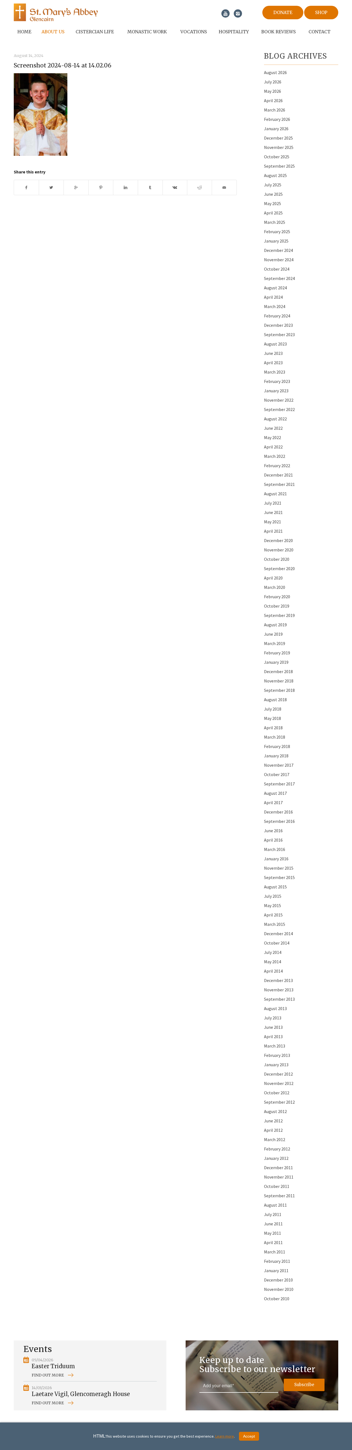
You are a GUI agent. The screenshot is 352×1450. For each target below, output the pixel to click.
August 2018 (275, 699)
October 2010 (276, 1298)
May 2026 (272, 91)
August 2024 (275, 287)
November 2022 (278, 400)
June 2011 (273, 1223)
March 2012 (274, 1139)
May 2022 (272, 437)
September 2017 (279, 784)
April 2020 (273, 578)
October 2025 (276, 156)
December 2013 (278, 980)
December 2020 (278, 540)
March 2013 (274, 1046)
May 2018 (272, 718)
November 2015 (278, 868)
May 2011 (272, 1233)
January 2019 (276, 662)
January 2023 (276, 390)
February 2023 (277, 381)
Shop (321, 12)
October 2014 (276, 943)
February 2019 (277, 652)
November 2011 (278, 1177)
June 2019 (273, 634)
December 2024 (278, 250)
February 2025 (277, 231)
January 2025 (276, 241)
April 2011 (273, 1242)
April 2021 (273, 531)
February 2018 (277, 746)
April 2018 (273, 727)
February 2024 (277, 316)
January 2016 (276, 858)
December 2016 (278, 812)
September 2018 (279, 690)
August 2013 (275, 1008)
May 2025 (272, 203)
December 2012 (278, 1074)
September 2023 (279, 334)
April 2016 (273, 840)
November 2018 (278, 681)
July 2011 (272, 1214)
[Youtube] (225, 13)
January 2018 (276, 755)
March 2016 (274, 849)
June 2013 (273, 1027)
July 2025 (272, 184)
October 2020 (276, 559)
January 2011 (276, 1270)
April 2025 (273, 213)
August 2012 (275, 1111)
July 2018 (272, 709)
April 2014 (273, 971)
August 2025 (275, 175)
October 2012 (276, 1092)
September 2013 (279, 999)
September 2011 (279, 1195)
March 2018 (274, 737)
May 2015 (272, 905)
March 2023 (274, 372)
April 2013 (273, 1036)
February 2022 (277, 465)
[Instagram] (238, 13)
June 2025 (273, 194)
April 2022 (273, 447)
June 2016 (273, 830)
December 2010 (278, 1280)
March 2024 (274, 306)
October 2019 (276, 606)
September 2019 (279, 615)
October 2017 (276, 774)
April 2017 (273, 802)
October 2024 (276, 269)
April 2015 (273, 915)
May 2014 (272, 961)
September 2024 (279, 278)
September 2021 (279, 484)
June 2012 (273, 1120)
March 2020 (274, 587)
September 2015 (279, 877)
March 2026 (274, 110)
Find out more (48, 1375)
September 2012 (279, 1102)
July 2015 (272, 896)
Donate (282, 12)
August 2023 (275, 344)
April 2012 (273, 1130)
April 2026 (273, 100)
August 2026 (275, 72)
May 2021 (272, 521)
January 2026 (276, 128)
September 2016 (279, 821)
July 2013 (272, 1018)
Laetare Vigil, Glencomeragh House (81, 1394)
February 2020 (277, 596)
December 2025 (278, 138)
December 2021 (278, 475)
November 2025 (278, 147)
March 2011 (274, 1252)
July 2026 (272, 82)
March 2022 (274, 456)
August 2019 (275, 624)
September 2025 (279, 166)
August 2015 (275, 886)
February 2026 (277, 119)
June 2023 (273, 353)
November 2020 (278, 550)
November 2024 (278, 259)
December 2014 (278, 933)
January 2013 (276, 1064)
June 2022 (273, 428)
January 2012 (276, 1158)
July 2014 (272, 952)
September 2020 (279, 568)
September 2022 (279, 409)
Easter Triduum (53, 1366)
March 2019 (274, 643)
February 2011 (277, 1261)
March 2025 (274, 222)
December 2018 (278, 671)
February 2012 (277, 1149)
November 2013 (278, 989)
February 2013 (277, 1055)
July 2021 (272, 503)
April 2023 (273, 362)
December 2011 (278, 1167)
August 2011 (275, 1205)
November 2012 (278, 1083)
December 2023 (278, 325)
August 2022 (275, 418)
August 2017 (275, 793)
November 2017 (278, 765)
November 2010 (278, 1289)
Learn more (224, 1436)
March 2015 (274, 924)
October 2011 (276, 1186)
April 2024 (273, 297)
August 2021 (275, 493)
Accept (249, 1436)
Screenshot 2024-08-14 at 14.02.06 (62, 65)
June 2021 (273, 512)
